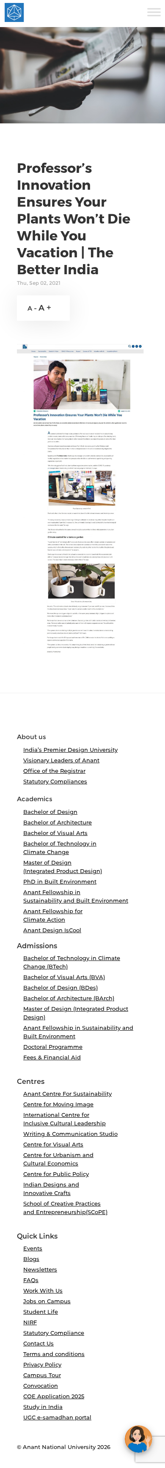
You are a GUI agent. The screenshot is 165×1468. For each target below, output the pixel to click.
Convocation (40, 1385)
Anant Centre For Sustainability (67, 1093)
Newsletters (40, 1269)
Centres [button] (30, 1081)
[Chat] (138, 1439)
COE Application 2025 (53, 1396)
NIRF (30, 1322)
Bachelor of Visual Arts (55, 833)
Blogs (31, 1258)
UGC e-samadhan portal (57, 1417)
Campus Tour (42, 1375)
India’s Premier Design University (70, 749)
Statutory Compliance (53, 1332)
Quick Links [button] (37, 1236)
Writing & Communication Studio (70, 1133)
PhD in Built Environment (59, 881)
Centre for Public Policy (56, 1174)
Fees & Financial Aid (52, 1057)
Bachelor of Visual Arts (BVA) (64, 977)
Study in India (43, 1406)
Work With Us (43, 1290)
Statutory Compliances (55, 781)
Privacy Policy (42, 1364)
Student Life (40, 1311)
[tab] (82, 716)
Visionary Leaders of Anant (61, 760)
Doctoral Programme (52, 1046)
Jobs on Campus (47, 1301)
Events (32, 1248)
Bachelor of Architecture (57, 822)
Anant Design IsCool (52, 930)
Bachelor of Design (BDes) (60, 987)
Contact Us (38, 1343)
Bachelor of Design (50, 811)
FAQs (30, 1280)
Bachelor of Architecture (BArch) (68, 998)
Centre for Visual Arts (53, 1144)
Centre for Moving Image (58, 1104)
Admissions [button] (37, 946)
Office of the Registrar (54, 770)
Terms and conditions (54, 1354)
